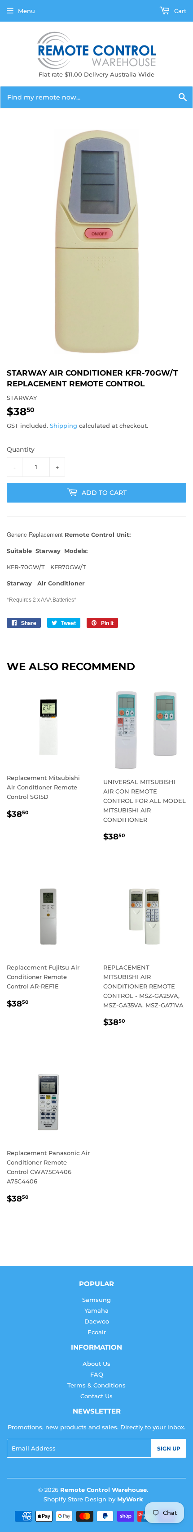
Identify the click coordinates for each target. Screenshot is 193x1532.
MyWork (130, 1499)
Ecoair (97, 1332)
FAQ (96, 1374)
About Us (96, 1363)
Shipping (63, 425)
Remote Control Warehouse (103, 1489)
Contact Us (96, 1396)
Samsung (96, 1299)
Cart (179, 10)
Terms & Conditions (96, 1385)
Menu (26, 10)
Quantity (21, 449)
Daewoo (96, 1321)
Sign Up (168, 1448)
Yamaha (96, 1310)
